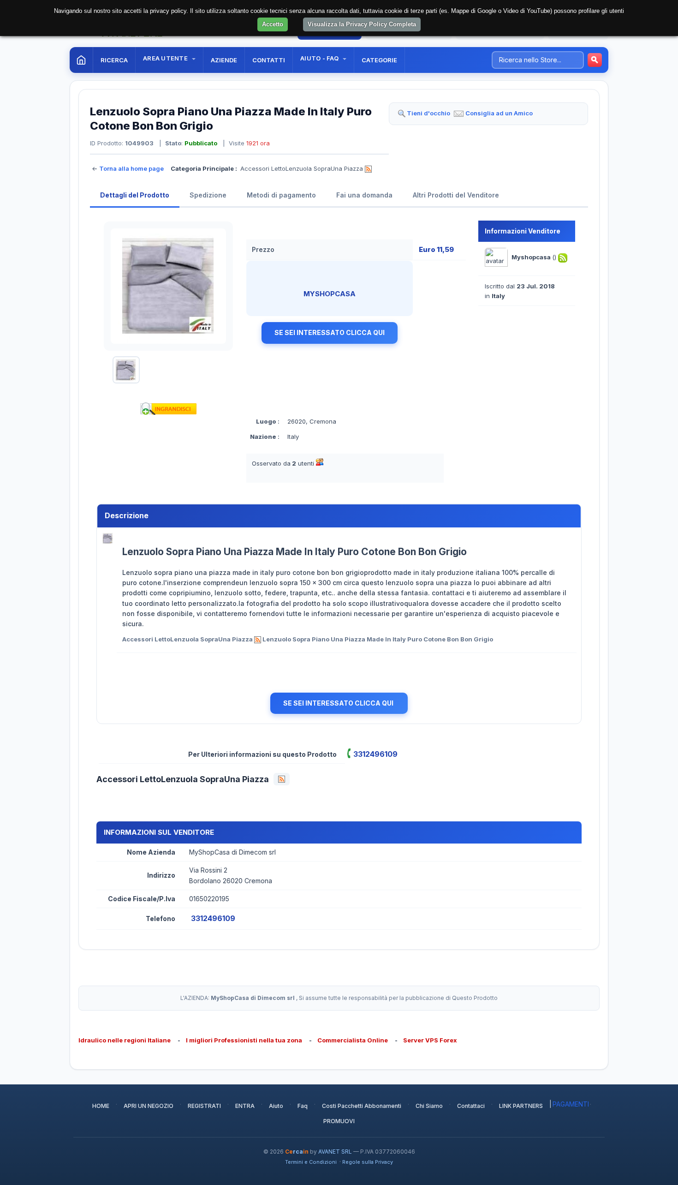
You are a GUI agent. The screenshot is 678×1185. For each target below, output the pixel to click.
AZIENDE (224, 60)
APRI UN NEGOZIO (148, 1105)
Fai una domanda (364, 195)
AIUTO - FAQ (320, 58)
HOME (100, 1105)
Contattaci (471, 1105)
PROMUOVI (339, 1121)
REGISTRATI (204, 1105)
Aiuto (276, 1105)
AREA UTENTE (166, 58)
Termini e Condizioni (311, 1162)
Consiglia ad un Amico (499, 113)
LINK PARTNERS (521, 1105)
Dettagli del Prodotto (134, 195)
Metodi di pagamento (281, 195)
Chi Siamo (429, 1105)
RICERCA (114, 60)
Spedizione (208, 195)
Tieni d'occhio (428, 113)
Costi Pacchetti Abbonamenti (361, 1105)
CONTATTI (268, 60)
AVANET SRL (335, 1151)
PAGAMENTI (571, 1104)
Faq (302, 1105)
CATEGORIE (379, 60)
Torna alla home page (131, 168)
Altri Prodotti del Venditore (456, 195)
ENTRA (245, 1105)
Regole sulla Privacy (367, 1162)
